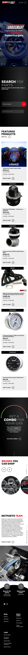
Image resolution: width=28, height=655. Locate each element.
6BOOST (12, 268)
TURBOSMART (12, 184)
